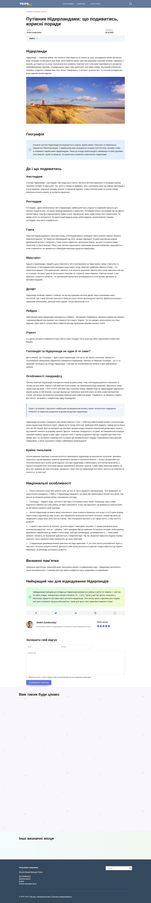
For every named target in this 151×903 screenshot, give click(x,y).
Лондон (22, 872)
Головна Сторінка (33, 12)
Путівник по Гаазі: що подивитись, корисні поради (45, 744)
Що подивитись (25, 876)
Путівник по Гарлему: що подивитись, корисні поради (90, 821)
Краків (27, 872)
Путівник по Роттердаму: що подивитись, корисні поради (117, 736)
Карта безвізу (68, 4)
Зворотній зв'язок (43, 897)
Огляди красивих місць (27, 884)
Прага (40, 872)
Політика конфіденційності (62, 897)
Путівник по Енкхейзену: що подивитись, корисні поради (31, 779)
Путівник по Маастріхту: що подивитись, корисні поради (119, 821)
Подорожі (81, 4)
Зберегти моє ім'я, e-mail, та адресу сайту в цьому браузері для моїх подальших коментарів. (60, 677)
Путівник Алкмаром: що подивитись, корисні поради (100, 785)
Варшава (33, 872)
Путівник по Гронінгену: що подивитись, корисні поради (41, 827)
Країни (43, 12)
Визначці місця (24, 879)
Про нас (33, 897)
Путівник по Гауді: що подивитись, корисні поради (89, 735)
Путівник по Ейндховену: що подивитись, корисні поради (58, 780)
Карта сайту (95, 4)
